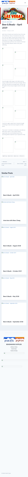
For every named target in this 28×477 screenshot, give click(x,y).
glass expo (16, 155)
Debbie (4, 30)
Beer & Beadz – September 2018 (13, 322)
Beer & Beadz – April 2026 (11, 195)
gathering (5, 155)
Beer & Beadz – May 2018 (11, 296)
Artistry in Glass (14, 347)
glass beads (10, 155)
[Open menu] (25, 3)
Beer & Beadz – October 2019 (12, 271)
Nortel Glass (14, 348)
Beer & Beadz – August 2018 (12, 246)
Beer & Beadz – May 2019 (21, 163)
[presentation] (14, 184)
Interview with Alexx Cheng (11, 220)
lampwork (22, 155)
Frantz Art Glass (14, 350)
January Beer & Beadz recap (6, 163)
